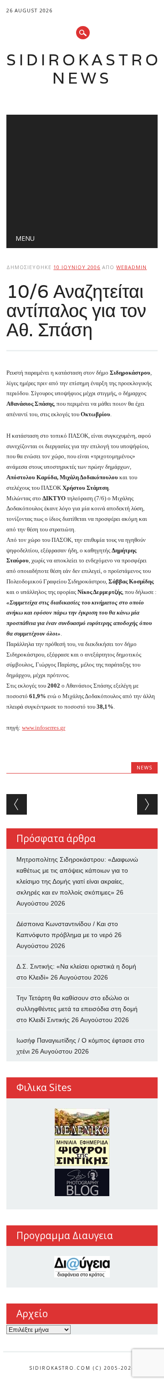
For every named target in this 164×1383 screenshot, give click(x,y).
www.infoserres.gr (43, 727)
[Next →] (147, 804)
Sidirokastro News (83, 68)
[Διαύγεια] (81, 1266)
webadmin (131, 267)
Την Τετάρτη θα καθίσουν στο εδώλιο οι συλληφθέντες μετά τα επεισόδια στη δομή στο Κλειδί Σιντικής (77, 1008)
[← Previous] (16, 804)
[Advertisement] (82, 169)
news (144, 767)
